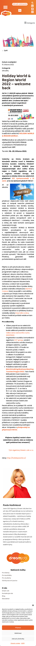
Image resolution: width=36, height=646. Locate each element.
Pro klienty (5, 572)
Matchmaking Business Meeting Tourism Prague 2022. (20, 370)
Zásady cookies (15, 643)
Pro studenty (6, 578)
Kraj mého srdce (22, 313)
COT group (18, 340)
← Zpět (5, 50)
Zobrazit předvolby (18, 639)
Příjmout (18, 628)
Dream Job (5, 591)
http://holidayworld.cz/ (16, 458)
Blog (3, 596)
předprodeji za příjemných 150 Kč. (16, 428)
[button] (33, 605)
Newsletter (6, 598)
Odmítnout (18, 633)
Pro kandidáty (7, 575)
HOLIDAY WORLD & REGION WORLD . (18, 134)
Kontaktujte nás (7, 593)
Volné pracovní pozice (9, 580)
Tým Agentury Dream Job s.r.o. (21, 450)
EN (20, 10)
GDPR (22, 643)
